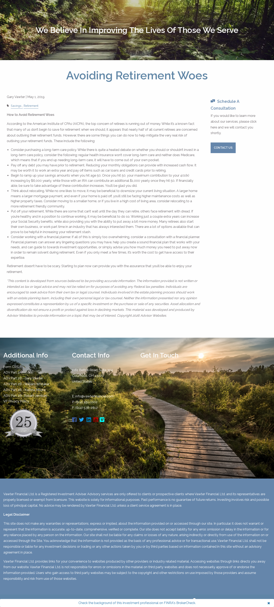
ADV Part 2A (12, 372)
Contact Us (223, 147)
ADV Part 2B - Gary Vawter (23, 378)
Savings (16, 105)
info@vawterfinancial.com (94, 396)
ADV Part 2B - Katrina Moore (24, 390)
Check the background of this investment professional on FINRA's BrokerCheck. (137, 603)
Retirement (31, 105)
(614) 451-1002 (86, 402)
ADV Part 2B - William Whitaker (26, 384)
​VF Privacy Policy (16, 401)
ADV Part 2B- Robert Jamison (25, 396)
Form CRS (10, 367)
